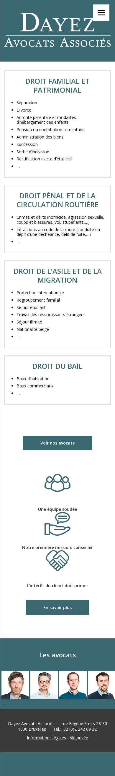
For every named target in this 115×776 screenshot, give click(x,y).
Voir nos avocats (57, 443)
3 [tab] (22, 704)
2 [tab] (13, 704)
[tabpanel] (14, 685)
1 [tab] (4, 704)
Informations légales (46, 737)
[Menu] (101, 12)
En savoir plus (57, 607)
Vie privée (79, 737)
